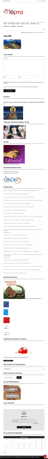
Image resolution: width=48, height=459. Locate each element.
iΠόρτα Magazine (11, 23)
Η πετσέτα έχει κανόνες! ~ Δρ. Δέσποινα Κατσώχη (13, 193)
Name (5, 77)
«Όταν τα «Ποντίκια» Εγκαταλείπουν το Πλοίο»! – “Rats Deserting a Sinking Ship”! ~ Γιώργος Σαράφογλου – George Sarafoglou (23, 255)
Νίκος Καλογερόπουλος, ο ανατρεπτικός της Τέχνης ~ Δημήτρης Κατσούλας (18, 251)
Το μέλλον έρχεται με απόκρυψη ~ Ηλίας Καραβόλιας (13, 223)
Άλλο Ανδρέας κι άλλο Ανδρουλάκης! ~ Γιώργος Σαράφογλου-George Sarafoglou (19, 269)
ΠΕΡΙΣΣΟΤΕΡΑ (8, 360)
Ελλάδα (18, 23)
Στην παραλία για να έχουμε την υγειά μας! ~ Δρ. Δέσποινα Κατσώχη (16, 226)
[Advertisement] (34, 11)
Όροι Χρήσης (19, 26)
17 (6, 446)
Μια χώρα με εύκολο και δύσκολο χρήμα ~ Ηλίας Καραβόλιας (15, 219)
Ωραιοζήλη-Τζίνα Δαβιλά (26, 32)
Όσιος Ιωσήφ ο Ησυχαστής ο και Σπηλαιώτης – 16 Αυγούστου (15, 206)
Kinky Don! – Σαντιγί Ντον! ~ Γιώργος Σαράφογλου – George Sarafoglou (17, 190)
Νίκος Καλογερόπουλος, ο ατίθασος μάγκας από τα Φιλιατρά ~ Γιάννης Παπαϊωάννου (19, 200)
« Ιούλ (5, 452)
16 (41, 444)
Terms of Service (33, 86)
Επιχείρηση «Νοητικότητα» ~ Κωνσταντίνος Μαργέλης (14, 203)
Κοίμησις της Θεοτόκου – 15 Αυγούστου (11, 210)
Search (19, 377)
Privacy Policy (25, 86)
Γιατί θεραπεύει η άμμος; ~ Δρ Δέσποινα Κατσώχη (13, 238)
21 (29, 446)
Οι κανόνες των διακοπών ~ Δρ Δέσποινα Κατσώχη (13, 241)
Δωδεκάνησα (33, 23)
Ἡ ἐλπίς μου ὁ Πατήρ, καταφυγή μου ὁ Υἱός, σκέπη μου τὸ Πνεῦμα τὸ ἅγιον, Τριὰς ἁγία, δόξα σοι (24, 103)
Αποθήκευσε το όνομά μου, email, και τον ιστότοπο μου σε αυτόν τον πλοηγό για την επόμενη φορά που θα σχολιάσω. (23, 83)
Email (19, 77)
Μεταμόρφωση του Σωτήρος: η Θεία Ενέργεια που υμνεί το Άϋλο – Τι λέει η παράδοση (20, 266)
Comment (5, 58)
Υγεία (38, 23)
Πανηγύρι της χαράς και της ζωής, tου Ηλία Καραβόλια (14, 263)
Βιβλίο (27, 23)
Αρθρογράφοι (6, 26)
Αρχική (5, 23)
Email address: (24, 419)
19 (18, 446)
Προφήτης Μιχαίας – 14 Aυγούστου (10, 213)
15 (35, 444)
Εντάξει (1, 458)
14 (29, 444)
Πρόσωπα (23, 23)
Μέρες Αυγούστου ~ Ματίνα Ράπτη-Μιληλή (12, 235)
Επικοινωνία (13, 26)
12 (18, 444)
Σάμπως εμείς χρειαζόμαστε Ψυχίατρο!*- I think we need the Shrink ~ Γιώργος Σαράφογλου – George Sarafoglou (22, 230)
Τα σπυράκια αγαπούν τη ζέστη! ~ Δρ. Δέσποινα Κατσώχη (14, 244)
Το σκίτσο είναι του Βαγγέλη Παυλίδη (11, 164)
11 (12, 444)
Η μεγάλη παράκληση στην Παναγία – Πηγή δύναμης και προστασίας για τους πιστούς (20, 216)
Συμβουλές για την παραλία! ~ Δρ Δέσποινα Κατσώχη (13, 248)
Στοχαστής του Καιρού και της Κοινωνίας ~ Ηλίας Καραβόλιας (15, 197)
